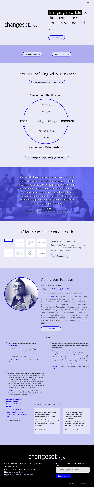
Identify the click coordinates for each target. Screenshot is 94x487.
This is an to (13, 410)
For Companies (60, 54)
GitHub (53, 296)
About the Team (50, 329)
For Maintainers (31, 54)
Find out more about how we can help (45, 82)
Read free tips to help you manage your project (46, 158)
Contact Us (55, 38)
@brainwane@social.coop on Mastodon (19, 475)
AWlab (91, 484)
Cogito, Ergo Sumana (60, 288)
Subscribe (62, 476)
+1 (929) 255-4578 (12, 467)
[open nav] (88, 2)
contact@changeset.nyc (14, 472)
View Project (58, 256)
